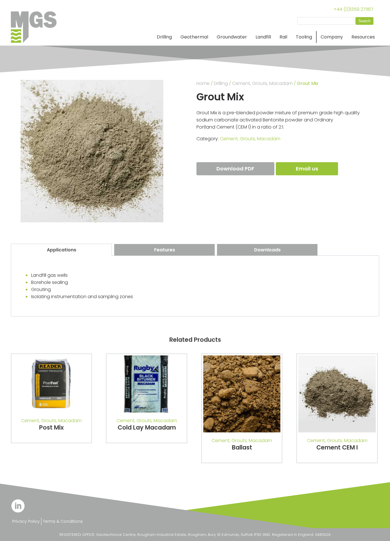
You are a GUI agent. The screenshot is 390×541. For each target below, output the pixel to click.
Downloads (267, 250)
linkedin (18, 505)
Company (332, 37)
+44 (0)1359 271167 (353, 9)
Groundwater (232, 37)
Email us (307, 168)
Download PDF (235, 168)
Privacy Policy (26, 521)
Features (164, 250)
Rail (283, 37)
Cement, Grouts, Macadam (262, 83)
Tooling (304, 37)
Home (203, 83)
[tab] (61, 250)
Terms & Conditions (63, 521)
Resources (363, 37)
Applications (61, 250)
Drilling (164, 37)
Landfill (263, 37)
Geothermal (194, 37)
